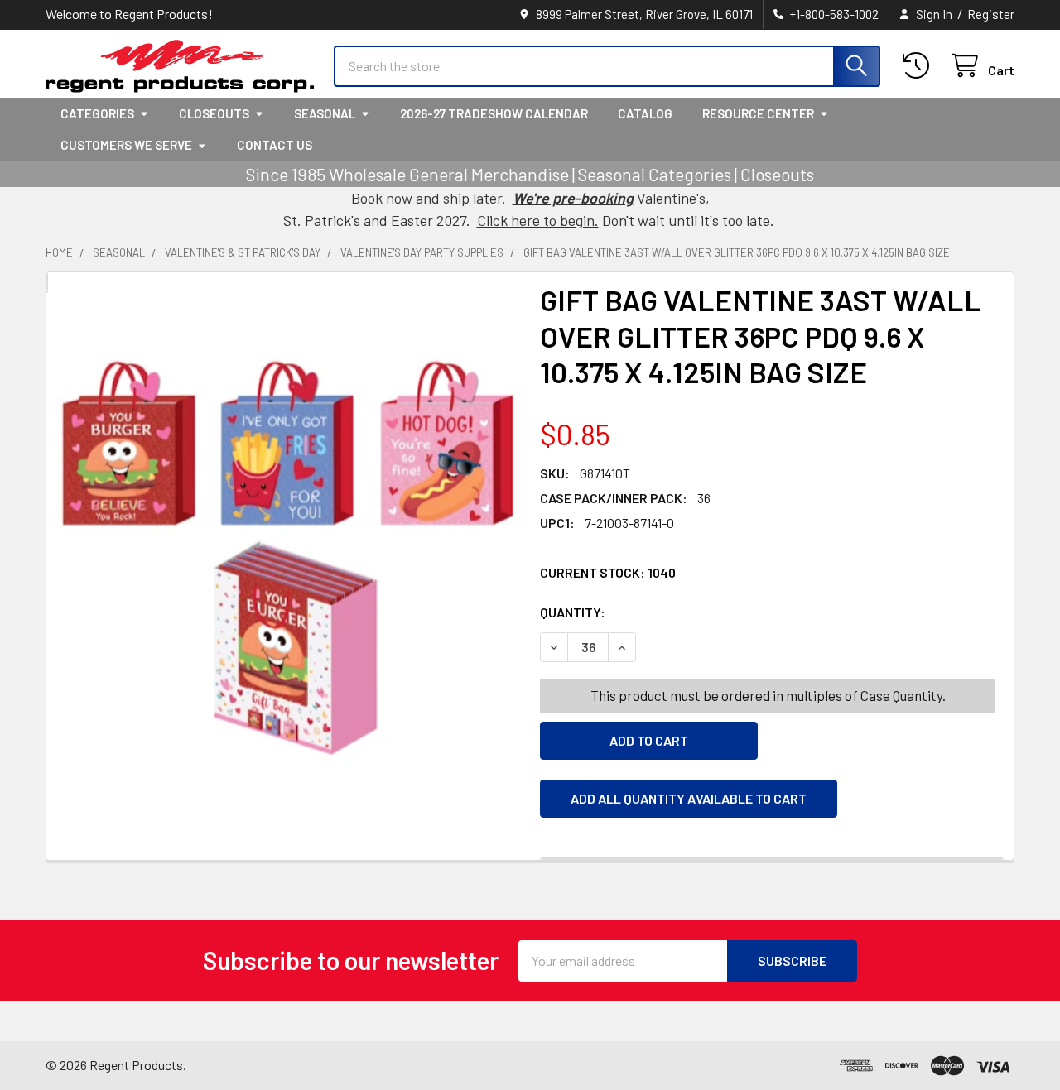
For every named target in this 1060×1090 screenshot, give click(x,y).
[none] (288, 534)
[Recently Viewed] (919, 66)
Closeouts (214, 113)
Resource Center (758, 113)
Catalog (645, 113)
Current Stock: (608, 572)
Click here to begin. (538, 220)
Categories (97, 113)
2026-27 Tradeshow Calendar (494, 113)
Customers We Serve (126, 144)
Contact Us (274, 144)
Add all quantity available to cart (689, 798)
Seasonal (324, 113)
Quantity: (666, 612)
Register (990, 14)
